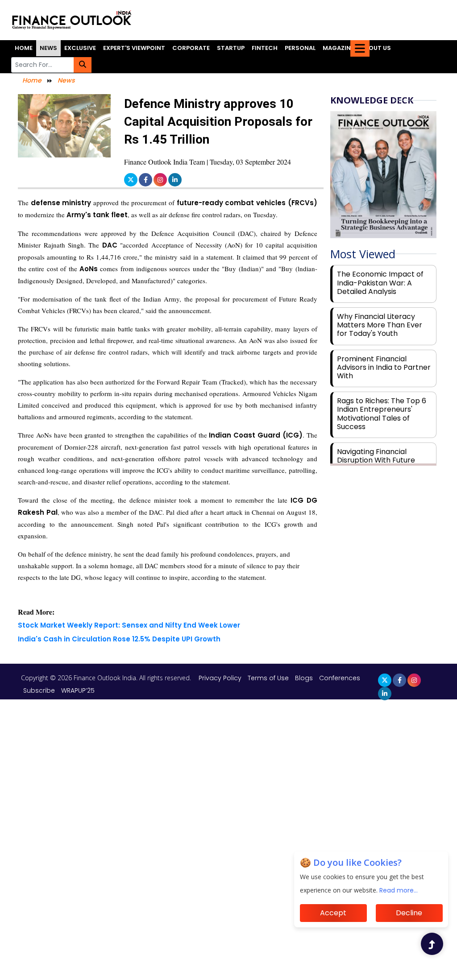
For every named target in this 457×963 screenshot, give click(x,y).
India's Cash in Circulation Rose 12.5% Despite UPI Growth (119, 639)
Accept (333, 913)
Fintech (265, 48)
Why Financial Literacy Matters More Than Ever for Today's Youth (379, 325)
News (48, 48)
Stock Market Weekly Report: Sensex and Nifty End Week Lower (129, 625)
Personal (300, 48)
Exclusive (80, 48)
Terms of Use (269, 678)
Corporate (191, 48)
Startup (231, 48)
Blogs (304, 678)
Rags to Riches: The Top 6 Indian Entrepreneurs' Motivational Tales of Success (381, 414)
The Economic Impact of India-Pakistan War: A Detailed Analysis (380, 282)
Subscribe (39, 690)
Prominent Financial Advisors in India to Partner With (384, 367)
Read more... (398, 890)
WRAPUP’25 (78, 690)
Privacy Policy (221, 678)
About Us (376, 48)
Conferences (339, 678)
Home (24, 48)
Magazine (338, 48)
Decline (409, 913)
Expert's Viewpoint (134, 48)
